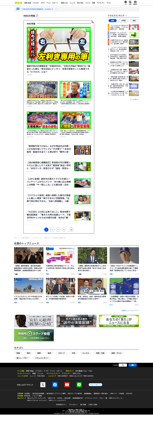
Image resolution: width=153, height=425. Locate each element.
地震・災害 (100, 353)
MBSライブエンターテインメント (37, 400)
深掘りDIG (48, 238)
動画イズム (64, 3)
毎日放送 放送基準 (38, 393)
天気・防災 (80, 3)
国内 (28, 353)
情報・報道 (27, 3)
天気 (73, 353)
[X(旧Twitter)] (123, 365)
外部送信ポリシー (61, 404)
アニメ (48, 3)
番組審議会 (87, 393)
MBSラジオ (51, 398)
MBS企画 (67, 398)
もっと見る (133, 99)
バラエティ (36, 3)
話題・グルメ (116, 353)
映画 (93, 3)
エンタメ (85, 353)
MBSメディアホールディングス (36, 398)
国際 (39, 353)
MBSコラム (77, 373)
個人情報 (83, 404)
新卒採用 (27, 396)
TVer (90, 371)
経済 (49, 353)
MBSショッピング (76, 376)
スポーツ (55, 3)
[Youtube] (67, 384)
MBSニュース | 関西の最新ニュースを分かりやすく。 (29, 238)
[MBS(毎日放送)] (18, 3)
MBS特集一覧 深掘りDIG (59, 238)
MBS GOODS (88, 376)
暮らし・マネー (22, 358)
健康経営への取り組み (101, 393)
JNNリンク (113, 393)
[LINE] (79, 384)
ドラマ (43, 3)
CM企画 (121, 393)
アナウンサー (101, 3)
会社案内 (27, 393)
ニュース (72, 3)
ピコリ (101, 398)
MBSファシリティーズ (115, 398)
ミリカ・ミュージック (91, 398)
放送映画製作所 (78, 398)
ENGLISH (129, 393)
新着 (18, 353)
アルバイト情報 (37, 396)
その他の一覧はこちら (95, 385)
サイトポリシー (73, 404)
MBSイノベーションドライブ (57, 400)
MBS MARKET (63, 376)
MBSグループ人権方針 (75, 393)
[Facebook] (132, 365)
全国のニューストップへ (129, 310)
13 (71, 230)
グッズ (109, 3)
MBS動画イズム (81, 371)
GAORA (59, 398)
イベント (87, 3)
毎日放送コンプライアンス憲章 (56, 393)
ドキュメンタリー (42, 358)
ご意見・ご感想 (92, 404)
